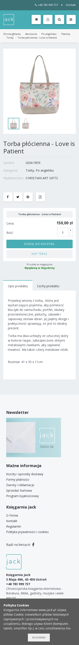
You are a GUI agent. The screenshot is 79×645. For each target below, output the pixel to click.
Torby (10, 37)
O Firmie (12, 515)
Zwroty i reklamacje (20, 485)
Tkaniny (65, 33)
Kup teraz (40, 253)
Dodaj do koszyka (39, 244)
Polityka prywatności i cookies (27, 532)
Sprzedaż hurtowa (19, 490)
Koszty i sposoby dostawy (24, 474)
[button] (48, 19)
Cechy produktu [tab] (48, 286)
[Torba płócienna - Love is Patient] (39, 84)
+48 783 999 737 (48, 5)
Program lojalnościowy (22, 496)
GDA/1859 (33, 163)
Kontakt (71, 5)
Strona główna (12, 33)
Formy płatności (17, 479)
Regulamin (13, 526)
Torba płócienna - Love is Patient (37, 37)
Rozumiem (38, 637)
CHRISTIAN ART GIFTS (42, 178)
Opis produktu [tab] (18, 286)
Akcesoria (31, 33)
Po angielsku (48, 33)
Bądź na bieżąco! (18, 544)
